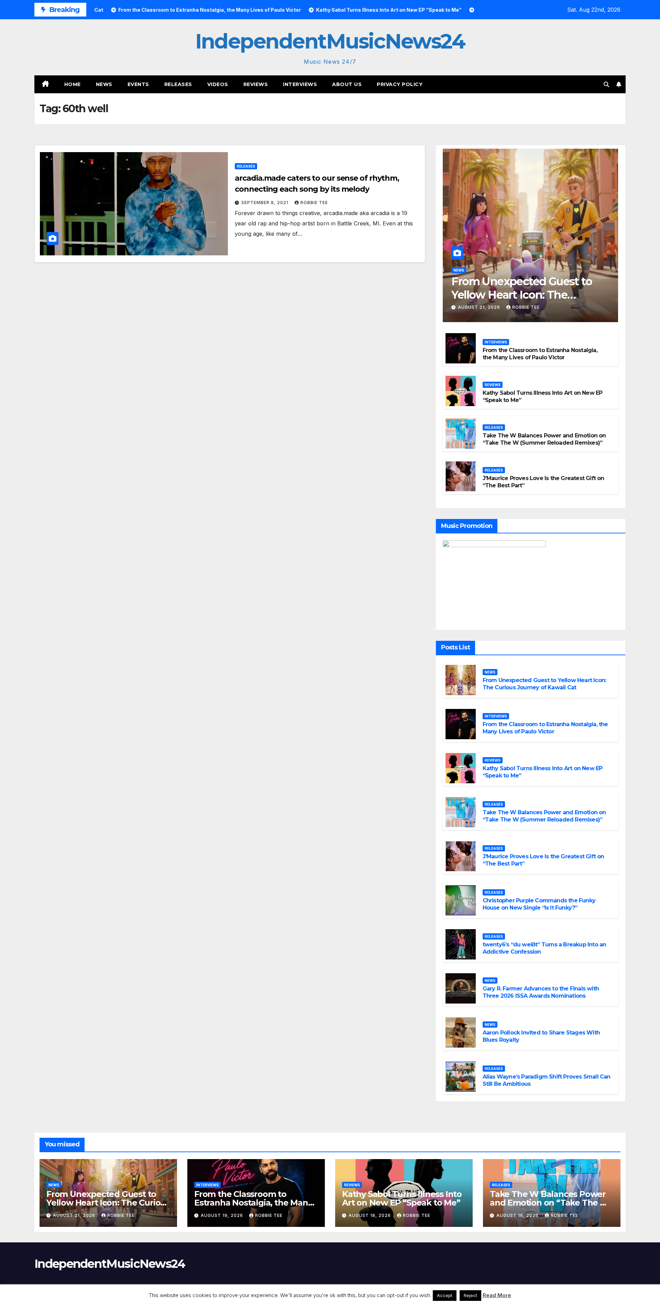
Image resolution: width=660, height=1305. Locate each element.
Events (138, 84)
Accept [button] (444, 1295)
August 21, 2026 (480, 307)
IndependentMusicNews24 (330, 41)
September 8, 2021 (265, 202)
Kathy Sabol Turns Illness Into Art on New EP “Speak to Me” (402, 1198)
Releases (178, 84)
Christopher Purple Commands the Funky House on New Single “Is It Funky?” (539, 904)
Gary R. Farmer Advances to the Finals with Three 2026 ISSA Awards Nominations (541, 992)
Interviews (300, 84)
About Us (347, 84)
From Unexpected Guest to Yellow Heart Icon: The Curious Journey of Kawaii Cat (528, 295)
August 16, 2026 (518, 1215)
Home (72, 84)
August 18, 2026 (370, 1215)
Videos (217, 84)
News (104, 84)
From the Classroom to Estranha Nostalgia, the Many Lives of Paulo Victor (540, 354)
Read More (497, 1295)
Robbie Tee (314, 202)
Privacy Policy (399, 84)
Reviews (255, 84)
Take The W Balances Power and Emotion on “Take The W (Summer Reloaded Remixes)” (544, 439)
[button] (606, 84)
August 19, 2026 (222, 1215)
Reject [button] (470, 1295)
